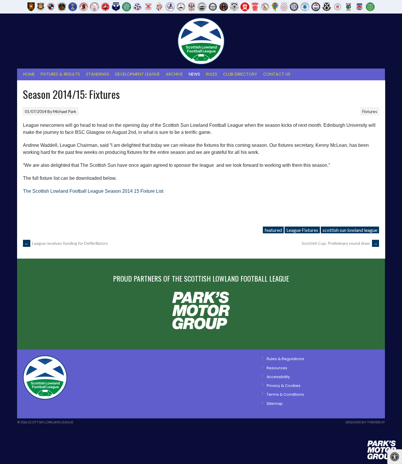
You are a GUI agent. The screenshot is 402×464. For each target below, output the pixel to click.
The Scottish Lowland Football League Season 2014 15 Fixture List (93, 191)
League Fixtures (302, 230)
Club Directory (240, 74)
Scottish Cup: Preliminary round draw (340, 243)
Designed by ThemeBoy (365, 422)
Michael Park (64, 111)
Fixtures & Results (60, 74)
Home (29, 74)
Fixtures (369, 111)
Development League (137, 74)
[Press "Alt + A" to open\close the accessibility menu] (394, 456)
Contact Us (276, 74)
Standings (97, 74)
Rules (211, 74)
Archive (174, 74)
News (194, 74)
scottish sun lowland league (350, 230)
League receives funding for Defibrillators (66, 243)
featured (273, 230)
